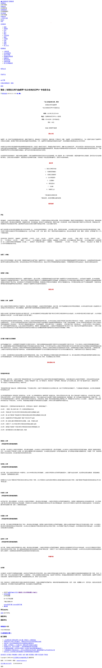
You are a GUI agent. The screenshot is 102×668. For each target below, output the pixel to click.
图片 (5, 33)
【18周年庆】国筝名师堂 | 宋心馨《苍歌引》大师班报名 (20, 640)
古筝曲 (6, 38)
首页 (2, 21)
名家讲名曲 (7, 61)
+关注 (7, 626)
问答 (5, 40)
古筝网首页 (5, 1)
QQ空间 (15, 592)
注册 (6, 18)
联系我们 (31, 654)
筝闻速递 (4, 93)
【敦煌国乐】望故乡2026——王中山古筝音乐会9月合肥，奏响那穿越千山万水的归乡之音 (29, 650)
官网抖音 (3, 6)
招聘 (36, 654)
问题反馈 (3, 16)
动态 (24, 654)
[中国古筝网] (2, 19)
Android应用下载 (17, 604)
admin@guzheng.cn (22, 660)
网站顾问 (14, 654)
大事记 (20, 654)
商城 (5, 43)
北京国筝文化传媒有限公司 (20, 657)
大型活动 (6, 35)
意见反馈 (40, 654)
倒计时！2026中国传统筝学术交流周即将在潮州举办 (19, 643)
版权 (27, 654)
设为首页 (3, 654)
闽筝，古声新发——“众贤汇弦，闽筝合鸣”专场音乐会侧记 (20, 645)
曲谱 (5, 37)
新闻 (5, 27)
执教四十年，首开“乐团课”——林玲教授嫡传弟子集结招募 (20, 646)
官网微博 (11, 1)
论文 (5, 30)
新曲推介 (6, 58)
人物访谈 (6, 51)
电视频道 (3, 48)
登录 (3, 18)
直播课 (6, 28)
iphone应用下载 (8, 604)
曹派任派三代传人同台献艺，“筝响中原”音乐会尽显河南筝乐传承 (22, 641)
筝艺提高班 (7, 59)
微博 (10, 592)
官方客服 (3, 13)
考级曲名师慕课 (8, 56)
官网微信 (3, 3)
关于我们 (9, 654)
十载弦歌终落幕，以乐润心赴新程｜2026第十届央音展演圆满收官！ (23, 648)
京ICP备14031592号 (6, 663)
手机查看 (7, 594)
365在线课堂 (7, 53)
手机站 (46, 654)
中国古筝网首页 (5, 83)
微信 (27, 592)
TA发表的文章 (5, 633)
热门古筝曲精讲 (8, 63)
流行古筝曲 (7, 54)
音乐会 (6, 45)
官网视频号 (4, 9)
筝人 (5, 32)
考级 (5, 42)
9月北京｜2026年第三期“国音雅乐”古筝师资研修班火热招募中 (21, 651)
